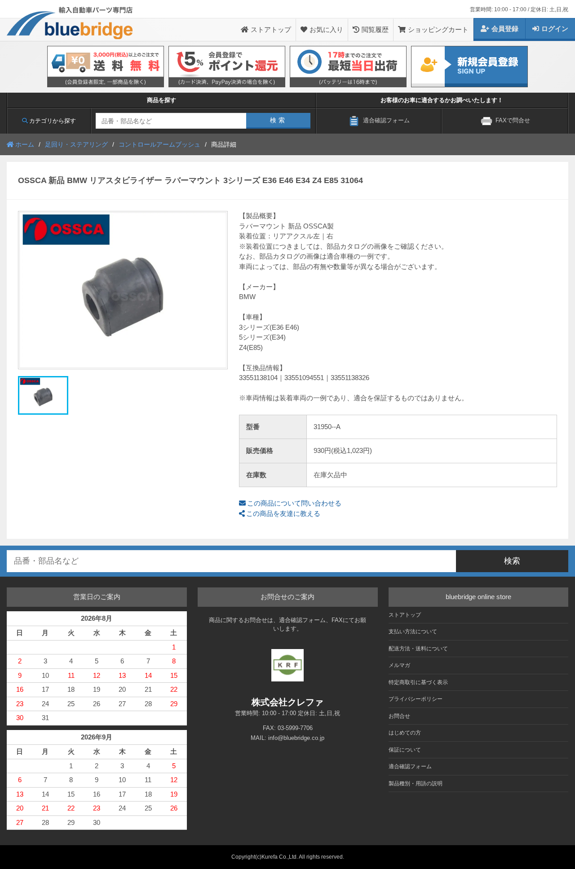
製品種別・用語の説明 (415, 783)
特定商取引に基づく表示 (418, 682)
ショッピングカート (438, 29)
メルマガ (399, 665)
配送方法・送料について (418, 648)
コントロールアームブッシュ (159, 144)
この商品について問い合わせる (294, 503)
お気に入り (326, 29)
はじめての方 (405, 733)
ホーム (24, 144)
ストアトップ (271, 29)
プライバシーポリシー (415, 699)
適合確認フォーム (410, 766)
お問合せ (399, 716)
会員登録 (504, 28)
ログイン (554, 28)
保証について (405, 750)
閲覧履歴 (375, 29)
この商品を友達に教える (283, 513)
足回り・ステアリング (76, 144)
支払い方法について (413, 631)
